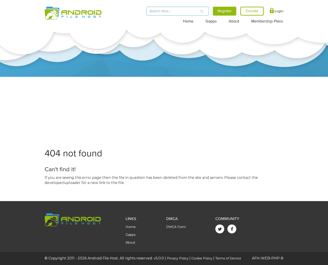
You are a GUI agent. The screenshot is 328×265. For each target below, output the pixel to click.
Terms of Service (228, 258)
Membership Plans (267, 21)
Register (225, 10)
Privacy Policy (178, 258)
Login (278, 11)
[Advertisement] (164, 110)
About (234, 21)
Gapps (211, 21)
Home (188, 21)
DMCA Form (176, 227)
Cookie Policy (201, 258)
